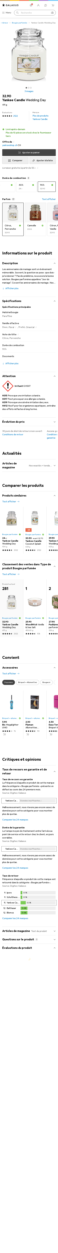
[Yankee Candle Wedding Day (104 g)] (11, 530)
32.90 (6, 96)
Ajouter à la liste (44, 160)
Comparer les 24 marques (15, 819)
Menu (8, 12)
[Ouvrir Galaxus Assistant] (45, 5)
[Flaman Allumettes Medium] (34, 715)
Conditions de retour (12, 434)
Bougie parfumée (19, 23)
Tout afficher (49, 199)
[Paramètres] (31, 5)
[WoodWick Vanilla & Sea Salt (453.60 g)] (34, 608)
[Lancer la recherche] (17, 12)
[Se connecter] (38, 5)
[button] (29, 133)
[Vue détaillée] (29, 807)
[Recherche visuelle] (52, 12)
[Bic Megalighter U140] (11, 715)
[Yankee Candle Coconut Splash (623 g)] (34, 530)
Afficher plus (11, 288)
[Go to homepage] (10, 5)
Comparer (17, 160)
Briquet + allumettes (10, 718)
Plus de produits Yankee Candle (41, 116)
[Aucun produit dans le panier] (53, 5)
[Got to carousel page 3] (31, 87)
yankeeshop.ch (9, 145)
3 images (28, 91)
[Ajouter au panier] (4, 734)
